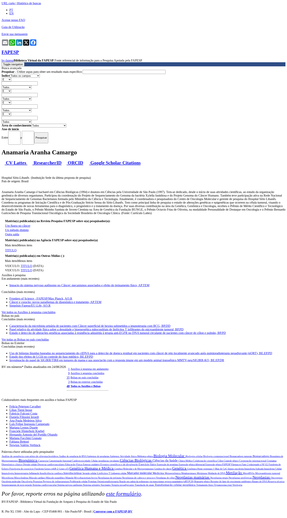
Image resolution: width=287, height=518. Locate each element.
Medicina (159, 473)
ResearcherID (47, 162)
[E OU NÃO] (6, 79)
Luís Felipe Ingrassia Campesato (29, 424)
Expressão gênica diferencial (192, 464)
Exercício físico (148, 464)
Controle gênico (231, 460)
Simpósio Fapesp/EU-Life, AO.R (30, 305)
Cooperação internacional (253, 460)
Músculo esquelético (55, 477)
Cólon (220, 460)
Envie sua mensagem (15, 34)
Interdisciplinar (73, 473)
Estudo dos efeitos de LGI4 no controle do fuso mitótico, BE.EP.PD (51, 356)
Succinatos (106, 485)
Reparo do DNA (260, 481)
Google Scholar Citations (115, 162)
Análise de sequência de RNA (73, 456)
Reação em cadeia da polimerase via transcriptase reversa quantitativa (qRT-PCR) (156, 481)
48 (68, 386)
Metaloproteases (189, 473)
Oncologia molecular (11, 481)
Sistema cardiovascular (45, 484)
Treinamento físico (205, 485)
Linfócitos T (104, 473)
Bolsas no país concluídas (84, 377)
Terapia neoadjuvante (123, 484)
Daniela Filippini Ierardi (24, 417)
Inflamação (34, 473)
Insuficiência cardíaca (51, 473)
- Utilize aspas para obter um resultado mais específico (42, 71)
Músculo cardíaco (37, 477)
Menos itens (24, 245)
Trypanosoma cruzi (223, 485)
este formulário (123, 493)
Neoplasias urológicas (240, 477)
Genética (179, 468)
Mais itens (11, 245)
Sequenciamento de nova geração (17, 485)
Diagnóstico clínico (12, 464)
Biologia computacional (216, 456)
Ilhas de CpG (221, 468)
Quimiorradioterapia (108, 481)
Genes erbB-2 (51, 468)
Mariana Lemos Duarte (23, 427)
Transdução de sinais (145, 485)
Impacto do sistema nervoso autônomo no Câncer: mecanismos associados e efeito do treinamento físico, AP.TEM (79, 285)
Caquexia (43, 460)
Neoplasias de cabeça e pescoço (139, 477)
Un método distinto (17, 230)
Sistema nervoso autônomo (70, 485)
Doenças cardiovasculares (51, 464)
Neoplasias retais (219, 477)
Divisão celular (30, 464)
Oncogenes (277, 477)
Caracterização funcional (60, 460)
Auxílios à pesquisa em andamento (89, 368)
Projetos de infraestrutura (56, 481)
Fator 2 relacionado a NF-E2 (255, 464)
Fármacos (236, 464)
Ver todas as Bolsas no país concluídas (25, 339)
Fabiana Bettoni (19, 441)
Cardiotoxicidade (81, 460)
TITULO (11, 250)
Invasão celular (90, 473)
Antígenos (115, 456)
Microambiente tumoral (267, 473)
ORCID (75, 162)
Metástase (202, 473)
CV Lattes (16, 162)
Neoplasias (261, 477)
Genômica (192, 468)
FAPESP (226, 464)
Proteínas (92, 481)
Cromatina (271, 460)
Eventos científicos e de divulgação (119, 464)
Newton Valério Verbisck (24, 445)
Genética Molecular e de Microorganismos (134, 468)
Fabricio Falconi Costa (23, 413)
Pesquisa (38, 481)
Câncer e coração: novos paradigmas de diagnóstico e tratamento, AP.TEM (55, 302)
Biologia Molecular (169, 456)
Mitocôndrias (21, 477)
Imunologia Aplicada (254, 468)
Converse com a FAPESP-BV (113, 511)
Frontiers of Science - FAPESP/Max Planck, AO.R (40, 298)
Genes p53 (64, 468)
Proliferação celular (79, 481)
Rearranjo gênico (202, 481)
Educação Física (74, 464)
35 (68, 377)
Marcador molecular (140, 473)
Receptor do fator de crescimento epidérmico (231, 481)
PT (11, 10)
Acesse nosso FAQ (13, 20)
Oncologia (27, 481)
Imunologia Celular (273, 468)
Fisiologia (39, 468)
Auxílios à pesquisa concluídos (87, 373)
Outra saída (12, 234)
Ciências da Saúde (165, 460)
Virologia (237, 484)
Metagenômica (173, 473)
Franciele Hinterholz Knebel (26, 431)
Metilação (234, 473)
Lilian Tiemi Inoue (20, 410)
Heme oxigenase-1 (206, 468)
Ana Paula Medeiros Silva (25, 420)
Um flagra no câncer (17, 225)
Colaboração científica (205, 460)
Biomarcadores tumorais (241, 456)
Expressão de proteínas (168, 464)
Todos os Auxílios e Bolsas (85, 386)
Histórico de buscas (29, 3)
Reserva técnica (276, 481)
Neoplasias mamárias (192, 477)
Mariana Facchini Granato (25, 438)
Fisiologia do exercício (21, 468)
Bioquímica (28, 460)
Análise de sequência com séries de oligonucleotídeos (30, 456)
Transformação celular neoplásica (175, 484)
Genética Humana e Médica (92, 468)
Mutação (69, 477)
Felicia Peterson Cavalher (25, 406)
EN (11, 13)
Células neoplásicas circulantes (105, 460)
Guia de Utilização (13, 27)
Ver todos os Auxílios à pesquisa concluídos (28, 312)
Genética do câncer (163, 468)
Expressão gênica (213, 464)
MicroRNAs (249, 473)
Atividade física (128, 456)
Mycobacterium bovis (86, 477)
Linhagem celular (119, 473)
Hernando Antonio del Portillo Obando (33, 434)
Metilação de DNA (217, 473)
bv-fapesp (8, 60)
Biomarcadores (261, 456)
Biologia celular (194, 456)
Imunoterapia (21, 473)
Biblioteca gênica (145, 456)
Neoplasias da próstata (110, 477)
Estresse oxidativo (91, 464)
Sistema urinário (92, 484)
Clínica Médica (185, 460)
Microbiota (8, 477)
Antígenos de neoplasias (98, 456)
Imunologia (8, 473)
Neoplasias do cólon (165, 477)
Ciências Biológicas (136, 460)
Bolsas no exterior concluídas (86, 381)
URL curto (8, 3)
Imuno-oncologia (236, 468)
